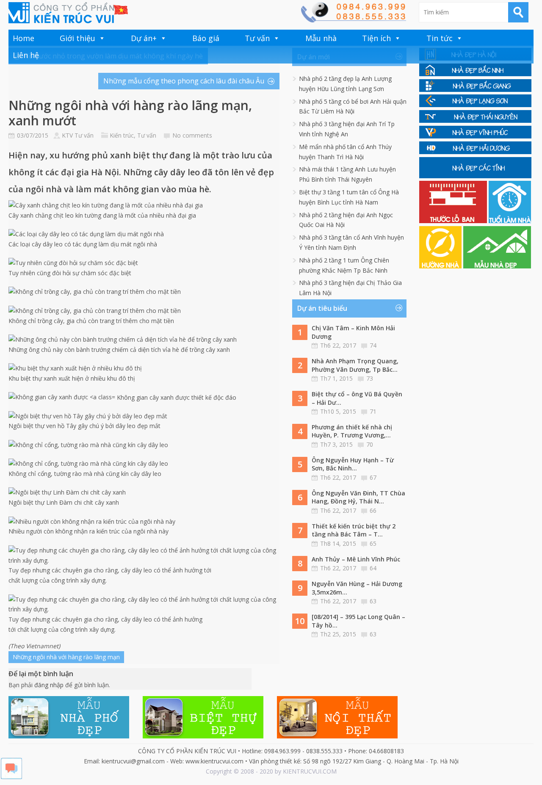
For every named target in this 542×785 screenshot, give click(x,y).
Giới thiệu (77, 38)
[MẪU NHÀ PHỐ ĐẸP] (68, 736)
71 (373, 411)
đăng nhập (49, 685)
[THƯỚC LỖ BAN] (454, 221)
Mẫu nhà (321, 38)
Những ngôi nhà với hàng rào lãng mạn (66, 657)
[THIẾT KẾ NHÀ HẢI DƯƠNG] (475, 152)
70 (369, 444)
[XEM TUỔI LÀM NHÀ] (510, 221)
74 (373, 345)
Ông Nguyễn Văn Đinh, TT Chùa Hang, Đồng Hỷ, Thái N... (358, 497)
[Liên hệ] (353, 20)
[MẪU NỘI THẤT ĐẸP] (337, 736)
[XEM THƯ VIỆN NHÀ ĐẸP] (497, 266)
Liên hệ (26, 55)
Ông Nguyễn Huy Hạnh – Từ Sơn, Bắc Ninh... (353, 464)
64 (373, 568)
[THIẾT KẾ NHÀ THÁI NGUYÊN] (475, 120)
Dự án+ (144, 38)
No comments (192, 135)
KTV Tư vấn (78, 135)
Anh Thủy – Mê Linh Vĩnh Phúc (356, 559)
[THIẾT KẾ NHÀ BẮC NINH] (475, 74)
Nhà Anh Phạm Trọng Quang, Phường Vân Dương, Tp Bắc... (355, 365)
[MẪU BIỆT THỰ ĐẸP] (203, 736)
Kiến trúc (122, 135)
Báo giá (205, 38)
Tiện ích (376, 38)
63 (373, 601)
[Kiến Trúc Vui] (68, 12)
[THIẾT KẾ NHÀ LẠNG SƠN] (475, 105)
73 (369, 378)
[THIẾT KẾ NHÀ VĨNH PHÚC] (475, 136)
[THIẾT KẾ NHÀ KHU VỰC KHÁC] (475, 176)
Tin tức (439, 38)
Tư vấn (257, 38)
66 (373, 510)
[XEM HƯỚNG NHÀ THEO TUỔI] (441, 266)
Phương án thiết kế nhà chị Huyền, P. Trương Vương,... (352, 431)
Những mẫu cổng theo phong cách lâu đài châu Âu (183, 81)
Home (23, 38)
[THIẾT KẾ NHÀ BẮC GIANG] (475, 90)
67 (373, 477)
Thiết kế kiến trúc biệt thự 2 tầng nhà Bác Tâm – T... (353, 530)
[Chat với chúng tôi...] (11, 777)
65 (373, 543)
